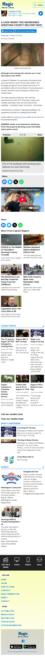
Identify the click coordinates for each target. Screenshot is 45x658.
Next (39, 135)
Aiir (36, 652)
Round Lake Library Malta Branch (9, 543)
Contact (5, 601)
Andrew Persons (20, 117)
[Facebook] (23, 642)
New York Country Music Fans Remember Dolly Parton (32, 281)
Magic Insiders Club (10, 594)
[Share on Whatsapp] (21, 182)
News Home (8, 31)
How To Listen (7, 587)
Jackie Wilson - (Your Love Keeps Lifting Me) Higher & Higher (21, 14)
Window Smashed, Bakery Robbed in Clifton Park (31, 249)
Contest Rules (7, 622)
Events (4, 467)
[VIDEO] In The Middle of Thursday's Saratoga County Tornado (11, 251)
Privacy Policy (8, 614)
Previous (5, 135)
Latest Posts (8, 326)
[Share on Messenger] (10, 182)
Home (3, 579)
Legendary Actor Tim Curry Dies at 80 (11, 309)
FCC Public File (7, 611)
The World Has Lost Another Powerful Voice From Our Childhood (10, 281)
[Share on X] (15, 182)
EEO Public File (7, 618)
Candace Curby (14, 11)
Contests (5, 590)
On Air (4, 583)
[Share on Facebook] (4, 182)
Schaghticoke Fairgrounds (33, 493)
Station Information (11, 625)
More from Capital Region (26, 31)
